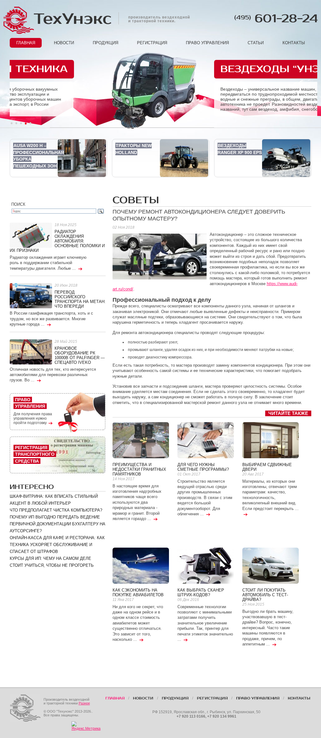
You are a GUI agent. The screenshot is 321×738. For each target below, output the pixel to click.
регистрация (152, 42)
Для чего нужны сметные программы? (203, 467)
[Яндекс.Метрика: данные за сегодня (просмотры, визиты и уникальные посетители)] (86, 726)
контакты (293, 42)
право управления (207, 42)
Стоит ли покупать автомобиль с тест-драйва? (265, 595)
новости (64, 42)
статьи (256, 42)
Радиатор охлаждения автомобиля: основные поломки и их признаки (57, 241)
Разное (84, 703)
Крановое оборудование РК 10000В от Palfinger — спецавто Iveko (80, 355)
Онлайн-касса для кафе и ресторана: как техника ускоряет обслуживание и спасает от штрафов (57, 544)
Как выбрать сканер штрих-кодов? (200, 592)
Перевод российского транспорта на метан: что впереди (80, 299)
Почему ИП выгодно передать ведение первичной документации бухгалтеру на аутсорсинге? (57, 524)
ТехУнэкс (72, 19)
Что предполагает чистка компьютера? (56, 510)
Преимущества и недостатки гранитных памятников (139, 469)
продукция (105, 42)
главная (25, 42)
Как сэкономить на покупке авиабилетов (138, 592)
